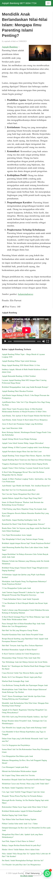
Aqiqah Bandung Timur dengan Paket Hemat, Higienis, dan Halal (26, 455)
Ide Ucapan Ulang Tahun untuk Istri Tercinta (18, 775)
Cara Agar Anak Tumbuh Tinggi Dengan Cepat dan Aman (23, 792)
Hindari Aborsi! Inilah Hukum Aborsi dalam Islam (20, 849)
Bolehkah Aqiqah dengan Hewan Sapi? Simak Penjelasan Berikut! (26, 543)
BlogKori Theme (26, 875)
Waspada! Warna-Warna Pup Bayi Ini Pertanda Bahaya (22, 796)
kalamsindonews (25, 294)
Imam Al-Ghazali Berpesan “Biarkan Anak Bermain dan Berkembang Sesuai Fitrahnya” (22, 503)
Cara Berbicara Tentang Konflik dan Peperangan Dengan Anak (25, 685)
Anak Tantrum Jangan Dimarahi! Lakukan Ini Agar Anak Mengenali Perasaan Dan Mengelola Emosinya (23, 593)
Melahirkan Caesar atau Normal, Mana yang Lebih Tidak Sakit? (25, 783)
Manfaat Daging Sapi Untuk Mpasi (15, 815)
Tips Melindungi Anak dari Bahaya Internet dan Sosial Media (24, 662)
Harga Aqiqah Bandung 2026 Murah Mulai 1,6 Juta (21, 365)
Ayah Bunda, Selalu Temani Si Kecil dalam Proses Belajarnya (24, 419)
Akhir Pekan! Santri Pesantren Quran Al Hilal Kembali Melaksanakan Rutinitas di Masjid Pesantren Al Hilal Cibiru (24, 410)
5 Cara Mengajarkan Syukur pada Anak (16, 588)
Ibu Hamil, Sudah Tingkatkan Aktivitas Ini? (18, 787)
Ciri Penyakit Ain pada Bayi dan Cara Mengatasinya (21, 864)
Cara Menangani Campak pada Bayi (15, 767)
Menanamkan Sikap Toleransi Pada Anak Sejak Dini (21, 658)
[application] (26, 330)
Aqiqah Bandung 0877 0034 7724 (19, 3)
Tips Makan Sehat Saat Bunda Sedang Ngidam (19, 819)
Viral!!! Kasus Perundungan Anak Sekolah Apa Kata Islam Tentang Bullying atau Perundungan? (23, 697)
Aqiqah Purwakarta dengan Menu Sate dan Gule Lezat (22, 451)
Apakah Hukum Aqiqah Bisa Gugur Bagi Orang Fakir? (22, 498)
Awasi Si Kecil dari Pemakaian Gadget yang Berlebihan (22, 424)
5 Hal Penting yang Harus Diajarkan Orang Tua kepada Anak (24, 509)
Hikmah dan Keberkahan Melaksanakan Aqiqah (20, 771)
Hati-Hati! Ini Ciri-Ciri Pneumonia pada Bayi (19, 490)
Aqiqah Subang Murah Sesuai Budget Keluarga (19, 439)
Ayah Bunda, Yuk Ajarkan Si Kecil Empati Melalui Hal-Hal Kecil (26, 415)
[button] (47, 873)
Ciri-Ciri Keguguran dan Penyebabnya (16, 745)
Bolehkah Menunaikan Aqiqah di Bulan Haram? (19, 649)
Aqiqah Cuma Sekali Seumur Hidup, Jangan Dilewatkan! (23, 443)
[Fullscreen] (47, 341)
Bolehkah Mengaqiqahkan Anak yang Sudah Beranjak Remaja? (25, 387)
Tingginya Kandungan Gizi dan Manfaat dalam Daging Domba (25, 464)
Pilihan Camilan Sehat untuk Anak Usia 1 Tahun (20, 823)
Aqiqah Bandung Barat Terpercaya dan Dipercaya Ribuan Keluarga (26, 459)
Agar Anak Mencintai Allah (12, 428)
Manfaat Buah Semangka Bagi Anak (15, 681)
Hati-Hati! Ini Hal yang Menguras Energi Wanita (20, 630)
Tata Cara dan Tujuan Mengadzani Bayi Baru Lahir (21, 494)
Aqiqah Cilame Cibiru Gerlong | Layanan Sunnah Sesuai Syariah (26, 468)
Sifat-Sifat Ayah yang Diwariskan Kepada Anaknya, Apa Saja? (25, 716)
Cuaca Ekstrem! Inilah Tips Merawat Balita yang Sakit (22, 673)
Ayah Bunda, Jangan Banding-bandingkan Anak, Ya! (21, 520)
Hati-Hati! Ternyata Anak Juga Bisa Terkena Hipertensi (22, 645)
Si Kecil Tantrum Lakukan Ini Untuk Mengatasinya (21, 653)
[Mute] (43, 341)
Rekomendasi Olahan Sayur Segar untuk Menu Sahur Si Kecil (24, 807)
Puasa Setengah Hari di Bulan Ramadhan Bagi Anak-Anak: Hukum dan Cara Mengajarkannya (23, 624)
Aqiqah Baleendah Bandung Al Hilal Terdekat (19, 376)
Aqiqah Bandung (10, 46)
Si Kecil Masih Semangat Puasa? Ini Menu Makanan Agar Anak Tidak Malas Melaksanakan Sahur (25, 618)
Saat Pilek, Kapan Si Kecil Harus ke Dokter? (18, 841)
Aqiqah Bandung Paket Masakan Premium (17, 391)
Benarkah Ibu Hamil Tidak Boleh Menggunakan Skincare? (23, 524)
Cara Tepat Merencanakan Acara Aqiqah (17, 535)
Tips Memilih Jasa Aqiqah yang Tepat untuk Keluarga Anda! (24, 727)
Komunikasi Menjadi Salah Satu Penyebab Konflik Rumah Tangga (26, 779)
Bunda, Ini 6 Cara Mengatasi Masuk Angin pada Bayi (22, 677)
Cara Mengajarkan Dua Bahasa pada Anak (17, 756)
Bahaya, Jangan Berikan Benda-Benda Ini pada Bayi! (21, 845)
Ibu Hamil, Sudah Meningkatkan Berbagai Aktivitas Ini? (22, 860)
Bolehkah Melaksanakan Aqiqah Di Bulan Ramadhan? (22, 811)
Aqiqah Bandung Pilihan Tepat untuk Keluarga (19, 361)
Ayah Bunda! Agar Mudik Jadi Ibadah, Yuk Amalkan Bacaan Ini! (26, 485)
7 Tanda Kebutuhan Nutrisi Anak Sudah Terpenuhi (20, 599)
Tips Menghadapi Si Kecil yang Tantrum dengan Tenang (22, 539)
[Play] (5, 341)
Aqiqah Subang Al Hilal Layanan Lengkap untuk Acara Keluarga (26, 447)
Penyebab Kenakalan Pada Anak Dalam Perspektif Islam (22, 634)
